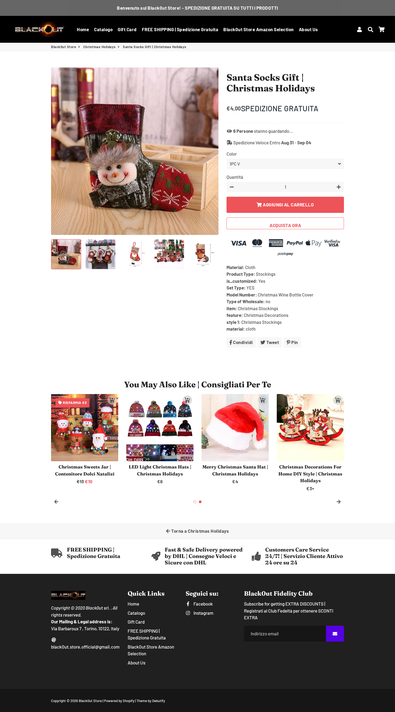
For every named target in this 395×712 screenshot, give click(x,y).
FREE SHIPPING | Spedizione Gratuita (180, 29)
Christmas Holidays (99, 47)
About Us (308, 29)
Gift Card (127, 29)
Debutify (158, 701)
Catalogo (103, 29)
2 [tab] (200, 501)
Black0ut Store (63, 47)
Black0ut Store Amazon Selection (258, 29)
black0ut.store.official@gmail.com (85, 646)
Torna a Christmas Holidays (199, 531)
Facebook (203, 603)
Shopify (128, 701)
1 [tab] (194, 501)
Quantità (235, 177)
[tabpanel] (159, 439)
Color (232, 153)
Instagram (203, 613)
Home (83, 29)
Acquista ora (285, 225)
